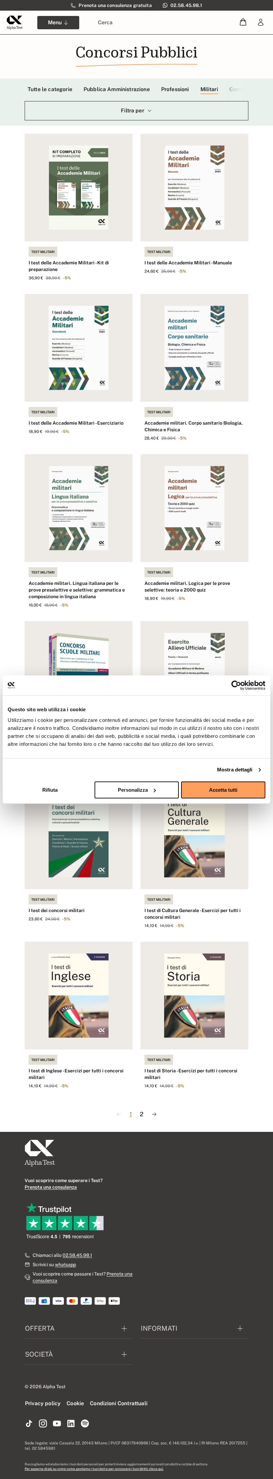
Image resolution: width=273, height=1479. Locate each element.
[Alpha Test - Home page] (14, 22)
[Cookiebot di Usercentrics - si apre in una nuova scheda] (236, 685)
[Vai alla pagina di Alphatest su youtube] (57, 1424)
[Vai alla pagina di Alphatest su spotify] (85, 1424)
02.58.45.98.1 (77, 1255)
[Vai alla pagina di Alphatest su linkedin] (71, 1424)
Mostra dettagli (235, 769)
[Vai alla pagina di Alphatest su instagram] (43, 1424)
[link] (261, 23)
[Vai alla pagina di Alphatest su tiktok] (29, 1424)
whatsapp (65, 1264)
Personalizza (133, 790)
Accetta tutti (223, 790)
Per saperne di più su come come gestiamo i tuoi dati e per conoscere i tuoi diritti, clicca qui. (94, 1469)
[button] (243, 22)
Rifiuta (50, 790)
